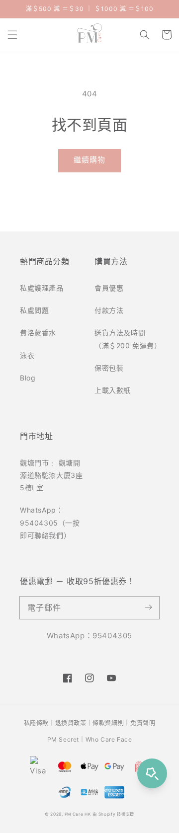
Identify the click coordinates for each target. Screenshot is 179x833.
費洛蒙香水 (38, 332)
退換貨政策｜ (74, 723)
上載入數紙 (112, 390)
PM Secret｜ (66, 739)
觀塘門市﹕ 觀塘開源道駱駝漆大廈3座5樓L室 (51, 475)
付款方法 (108, 310)
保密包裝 (108, 368)
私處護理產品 (42, 288)
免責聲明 (142, 723)
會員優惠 (108, 288)
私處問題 (34, 310)
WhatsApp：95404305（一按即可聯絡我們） (50, 522)
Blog (27, 378)
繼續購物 (89, 159)
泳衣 (27, 355)
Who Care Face (109, 739)
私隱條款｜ (39, 723)
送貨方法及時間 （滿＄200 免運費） (126, 338)
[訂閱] (148, 607)
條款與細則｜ (111, 723)
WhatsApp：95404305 (89, 635)
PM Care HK (78, 814)
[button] (12, 35)
